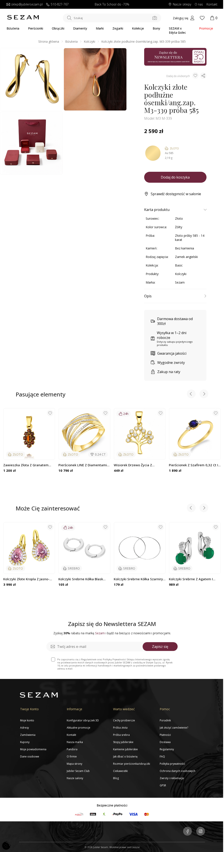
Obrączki (58, 28)
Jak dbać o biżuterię (125, 756)
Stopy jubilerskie (123, 742)
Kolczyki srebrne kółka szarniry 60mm (138, 579)
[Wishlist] (202, 18)
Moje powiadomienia (33, 749)
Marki (100, 28)
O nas (199, 4)
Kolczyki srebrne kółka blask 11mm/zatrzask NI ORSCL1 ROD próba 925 (83, 579)
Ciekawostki (120, 771)
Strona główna (48, 41)
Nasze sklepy (182, 4)
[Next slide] (204, 394)
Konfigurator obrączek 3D (83, 720)
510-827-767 (60, 4)
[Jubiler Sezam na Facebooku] (187, 831)
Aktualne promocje (78, 727)
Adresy (24, 727)
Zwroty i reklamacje (172, 778)
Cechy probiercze (124, 720)
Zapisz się (160, 646)
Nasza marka (75, 742)
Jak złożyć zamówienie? (174, 727)
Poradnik (165, 720)
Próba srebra (121, 735)
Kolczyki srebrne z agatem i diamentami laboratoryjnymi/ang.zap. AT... (193, 579)
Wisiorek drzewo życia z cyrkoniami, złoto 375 (133, 465)
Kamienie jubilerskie (125, 749)
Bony (156, 28)
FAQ (162, 756)
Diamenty (80, 28)
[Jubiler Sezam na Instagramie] (200, 831)
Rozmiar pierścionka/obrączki (131, 764)
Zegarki (117, 28)
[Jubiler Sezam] (23, 18)
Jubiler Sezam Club (78, 771)
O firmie (72, 756)
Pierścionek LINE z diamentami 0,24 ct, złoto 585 (82, 465)
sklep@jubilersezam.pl (27, 4)
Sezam (180, 282)
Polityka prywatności (172, 764)
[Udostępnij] (203, 75)
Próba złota (120, 727)
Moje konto (27, 720)
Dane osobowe (29, 756)
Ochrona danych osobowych (177, 771)
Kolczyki (89, 41)
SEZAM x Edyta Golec (177, 30)
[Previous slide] (191, 394)
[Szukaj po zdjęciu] (154, 18)
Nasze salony (75, 778)
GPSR (163, 785)
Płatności (165, 735)
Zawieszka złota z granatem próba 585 (26, 465)
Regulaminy (167, 749)
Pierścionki (35, 28)
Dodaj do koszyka (175, 177)
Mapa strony (74, 764)
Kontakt (211, 4)
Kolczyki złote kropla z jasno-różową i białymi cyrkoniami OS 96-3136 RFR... (28, 579)
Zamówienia (27, 735)
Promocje (206, 28)
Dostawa (165, 742)
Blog (116, 778)
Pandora (72, 749)
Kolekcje (138, 28)
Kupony (25, 742)
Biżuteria (13, 28)
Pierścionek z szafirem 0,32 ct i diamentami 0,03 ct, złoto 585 (193, 465)
